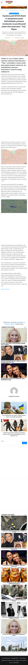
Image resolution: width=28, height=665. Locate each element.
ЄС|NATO (11, 10)
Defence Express (5, 289)
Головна (6, 10)
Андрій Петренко (14, 396)
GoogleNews (20, 322)
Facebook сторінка (9, 324)
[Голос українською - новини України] (9, 2)
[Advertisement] (14, 229)
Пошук (2, 441)
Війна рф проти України (19, 10)
